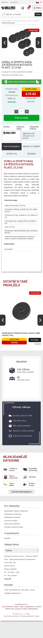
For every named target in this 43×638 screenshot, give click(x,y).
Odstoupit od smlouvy (12, 514)
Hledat (38, 14)
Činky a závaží (33, 21)
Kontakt (7, 538)
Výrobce (6, 126)
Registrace (14, 2)
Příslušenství (33, 609)
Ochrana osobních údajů (13, 527)
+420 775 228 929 (11, 590)
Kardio (16, 606)
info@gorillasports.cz (12, 593)
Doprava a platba (20, 128)
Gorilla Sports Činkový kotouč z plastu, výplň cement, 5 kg (21, 334)
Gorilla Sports (7, 21)
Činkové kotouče (8, 23)
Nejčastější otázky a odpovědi (16, 511)
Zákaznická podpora (34, 128)
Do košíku (35, 340)
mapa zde (7, 579)
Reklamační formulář (12, 517)
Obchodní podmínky (12, 524)
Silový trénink (19, 21)
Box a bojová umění (19, 609)
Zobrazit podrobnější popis (12, 75)
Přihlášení (4, 2)
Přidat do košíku (21, 118)
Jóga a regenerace (27, 606)
